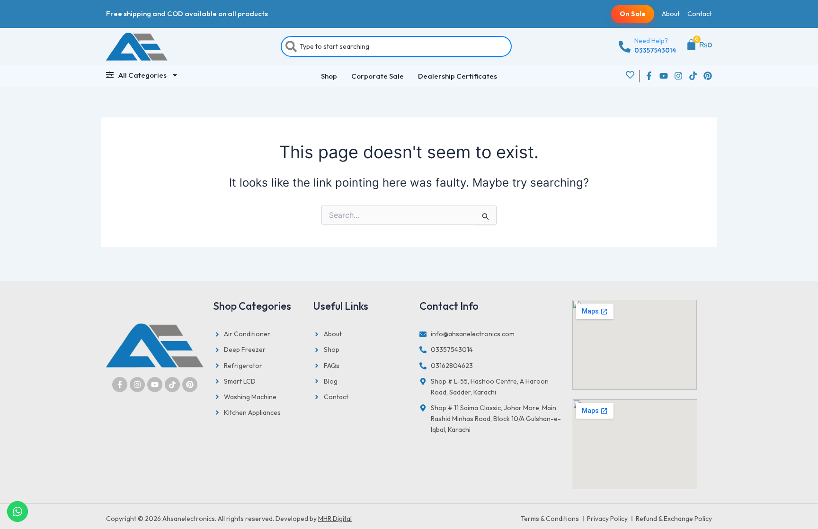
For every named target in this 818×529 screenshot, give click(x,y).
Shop (329, 76)
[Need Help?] (625, 47)
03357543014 (655, 50)
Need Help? (651, 40)
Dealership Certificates (457, 76)
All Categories (142, 75)
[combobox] (396, 46)
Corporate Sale (377, 76)
